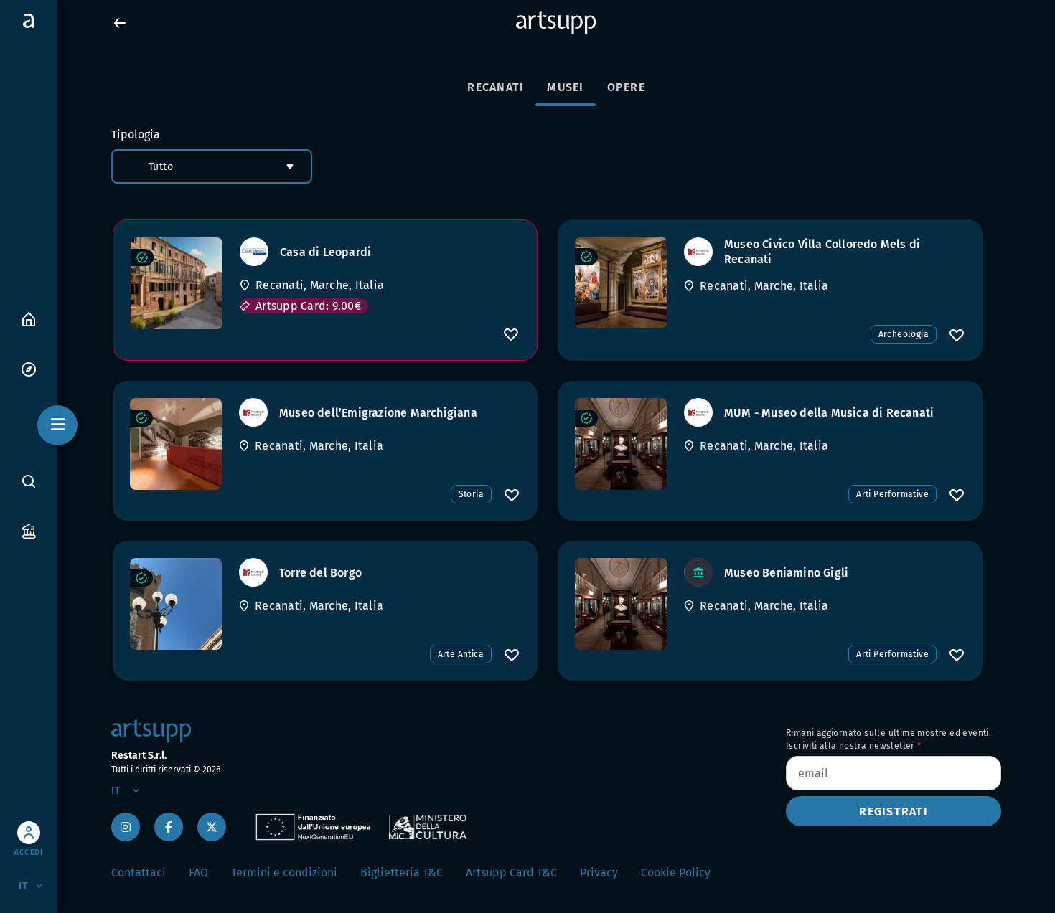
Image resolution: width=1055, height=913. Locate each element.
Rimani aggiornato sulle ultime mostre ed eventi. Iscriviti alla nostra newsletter (888, 739)
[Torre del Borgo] (176, 604)
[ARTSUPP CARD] (28, 530)
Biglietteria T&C (401, 872)
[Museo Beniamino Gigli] (621, 604)
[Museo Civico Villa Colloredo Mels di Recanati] (621, 282)
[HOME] (28, 318)
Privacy (599, 872)
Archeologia (903, 334)
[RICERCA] (28, 481)
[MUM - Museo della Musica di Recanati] (621, 444)
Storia (471, 494)
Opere (626, 87)
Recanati (495, 87)
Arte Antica (461, 654)
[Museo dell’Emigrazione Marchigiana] (176, 444)
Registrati (893, 811)
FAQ (198, 872)
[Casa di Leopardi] (176, 283)
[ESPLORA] (28, 368)
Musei (565, 87)
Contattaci (138, 872)
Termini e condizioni (284, 872)
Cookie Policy (676, 872)
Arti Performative (892, 494)
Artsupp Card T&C (511, 872)
